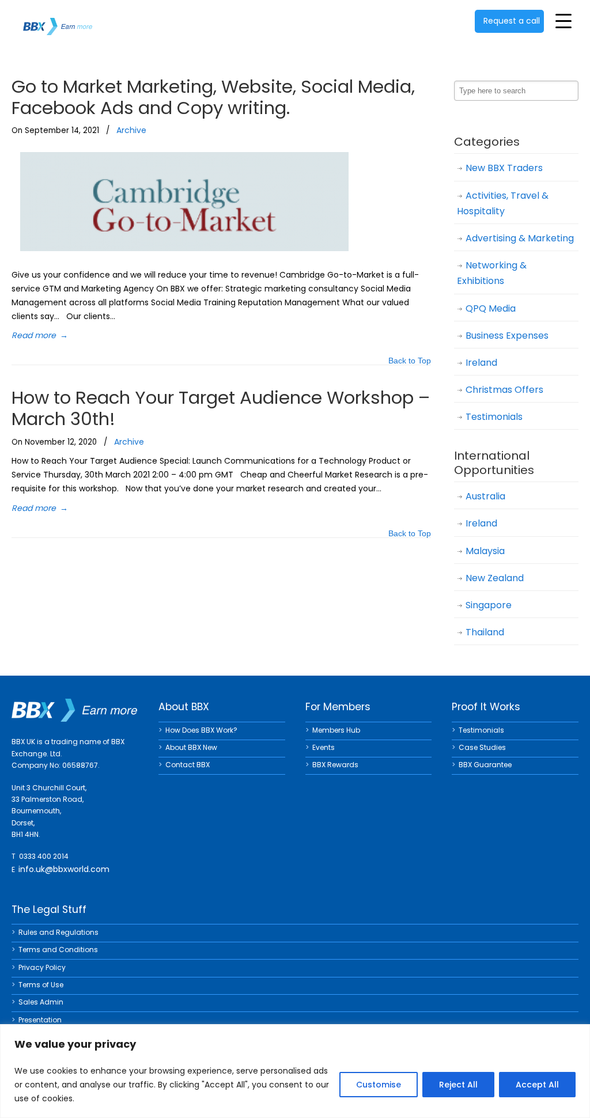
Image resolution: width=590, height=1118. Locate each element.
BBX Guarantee (485, 765)
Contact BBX (187, 765)
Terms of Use (40, 985)
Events (323, 747)
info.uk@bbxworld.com (63, 869)
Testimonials (494, 416)
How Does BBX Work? (201, 730)
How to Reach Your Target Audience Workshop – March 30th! (221, 408)
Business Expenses (507, 335)
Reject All (458, 1084)
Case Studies (482, 747)
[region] (295, 1071)
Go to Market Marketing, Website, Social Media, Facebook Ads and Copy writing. (213, 97)
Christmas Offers (504, 389)
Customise (378, 1084)
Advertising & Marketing (520, 238)
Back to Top (409, 361)
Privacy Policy (42, 967)
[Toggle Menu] (563, 21)
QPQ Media (491, 308)
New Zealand (495, 578)
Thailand (485, 632)
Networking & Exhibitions (492, 273)
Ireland (481, 362)
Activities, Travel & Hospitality (503, 203)
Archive (131, 130)
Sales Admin (40, 1002)
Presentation (40, 1020)
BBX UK (57, 19)
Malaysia (485, 551)
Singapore (489, 605)
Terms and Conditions (58, 949)
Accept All (537, 1084)
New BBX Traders (504, 168)
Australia (485, 496)
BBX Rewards (335, 765)
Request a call (511, 20)
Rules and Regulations (58, 932)
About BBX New (191, 747)
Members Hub (336, 730)
